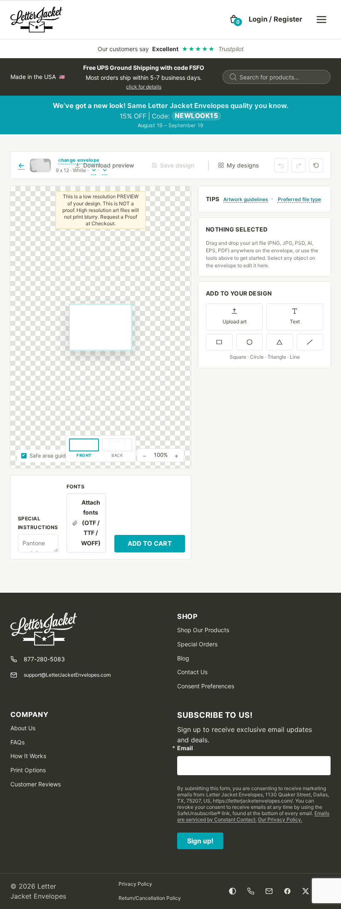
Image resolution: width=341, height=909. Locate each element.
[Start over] (316, 165)
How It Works (28, 755)
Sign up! (200, 841)
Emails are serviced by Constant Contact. (253, 816)
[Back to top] (324, 891)
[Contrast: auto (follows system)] (232, 891)
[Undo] (281, 165)
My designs (243, 165)
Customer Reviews (35, 784)
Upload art (234, 321)
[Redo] (299, 165)
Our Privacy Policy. (280, 819)
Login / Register (275, 19)
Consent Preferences (205, 686)
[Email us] (269, 891)
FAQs (17, 742)
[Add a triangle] (279, 342)
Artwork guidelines (245, 199)
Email (185, 748)
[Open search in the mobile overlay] (276, 77)
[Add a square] (219, 342)
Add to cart (150, 543)
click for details (143, 87)
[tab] (84, 448)
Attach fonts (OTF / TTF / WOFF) (91, 523)
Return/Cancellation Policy (150, 898)
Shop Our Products (203, 629)
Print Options (28, 770)
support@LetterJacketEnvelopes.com (67, 675)
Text (295, 321)
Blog (183, 658)
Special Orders (197, 644)
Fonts (75, 486)
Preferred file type (299, 199)
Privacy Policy (135, 884)
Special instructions (38, 522)
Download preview (108, 165)
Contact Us (192, 671)
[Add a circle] (249, 342)
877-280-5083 (44, 659)
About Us (22, 728)
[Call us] (250, 891)
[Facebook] (287, 891)
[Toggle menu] (321, 19)
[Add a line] (310, 342)
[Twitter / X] (305, 891)
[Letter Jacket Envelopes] (36, 19)
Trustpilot (231, 48)
